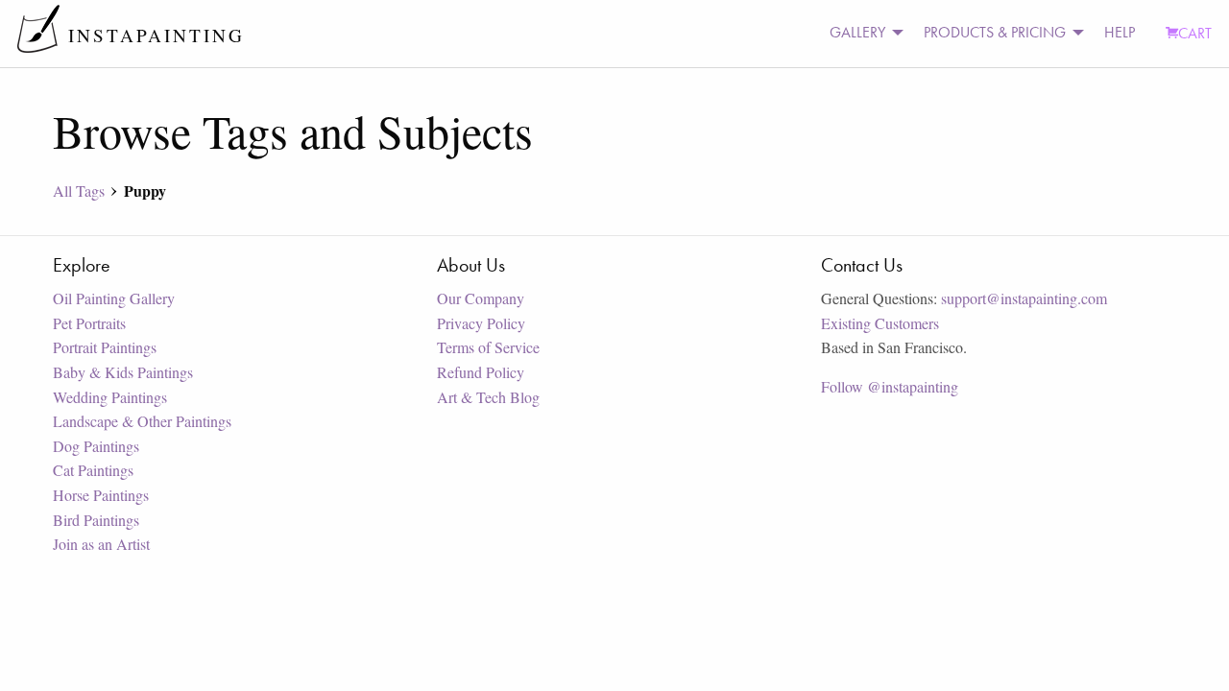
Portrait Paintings (105, 347)
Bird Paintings (96, 520)
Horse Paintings (101, 495)
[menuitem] (861, 33)
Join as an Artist (101, 544)
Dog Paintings (96, 446)
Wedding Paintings (110, 397)
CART (1195, 33)
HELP (1119, 32)
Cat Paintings (93, 470)
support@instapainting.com (1024, 298)
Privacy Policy (481, 323)
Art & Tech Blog (488, 397)
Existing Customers (880, 323)
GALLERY (857, 32)
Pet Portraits (89, 323)
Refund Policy (480, 372)
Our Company (480, 298)
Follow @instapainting (889, 386)
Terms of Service (488, 347)
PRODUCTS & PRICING (995, 32)
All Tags (79, 190)
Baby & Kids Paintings (123, 372)
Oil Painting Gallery (114, 298)
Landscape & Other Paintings (142, 421)
